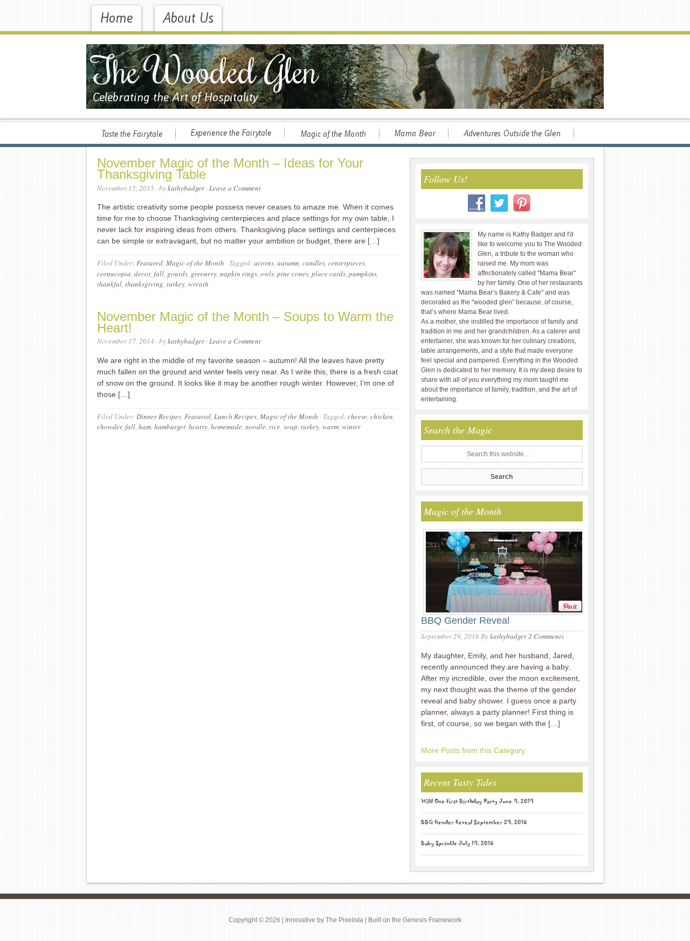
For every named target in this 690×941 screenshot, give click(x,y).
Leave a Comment (235, 188)
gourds (177, 273)
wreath (198, 284)
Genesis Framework (432, 920)
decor (142, 273)
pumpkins (363, 273)
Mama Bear (414, 133)
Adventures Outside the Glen (512, 133)
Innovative (300, 920)
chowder (109, 426)
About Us (188, 18)
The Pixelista (344, 920)
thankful (109, 284)
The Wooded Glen (205, 69)
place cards (329, 273)
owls (267, 273)
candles (313, 263)
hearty (198, 426)
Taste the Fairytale (131, 134)
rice (274, 426)
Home (116, 18)
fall (159, 273)
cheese (357, 416)
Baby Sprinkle (439, 844)
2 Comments (546, 636)
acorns (264, 263)
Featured (149, 263)
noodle (255, 426)
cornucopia (114, 273)
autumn (288, 263)
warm (330, 426)
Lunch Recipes (235, 416)
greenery (204, 273)
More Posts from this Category (473, 750)
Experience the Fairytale (230, 133)
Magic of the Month (333, 134)
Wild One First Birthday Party (459, 802)
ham (145, 426)
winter (351, 426)
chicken (381, 416)
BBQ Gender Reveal (465, 620)
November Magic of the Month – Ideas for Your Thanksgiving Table (230, 169)
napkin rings (238, 273)
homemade (226, 426)
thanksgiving (144, 284)
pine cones (292, 273)
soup (291, 426)
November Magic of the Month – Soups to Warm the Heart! (245, 322)
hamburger (169, 426)
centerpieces (346, 263)
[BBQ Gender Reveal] (501, 570)
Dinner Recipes (158, 416)
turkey (176, 284)
